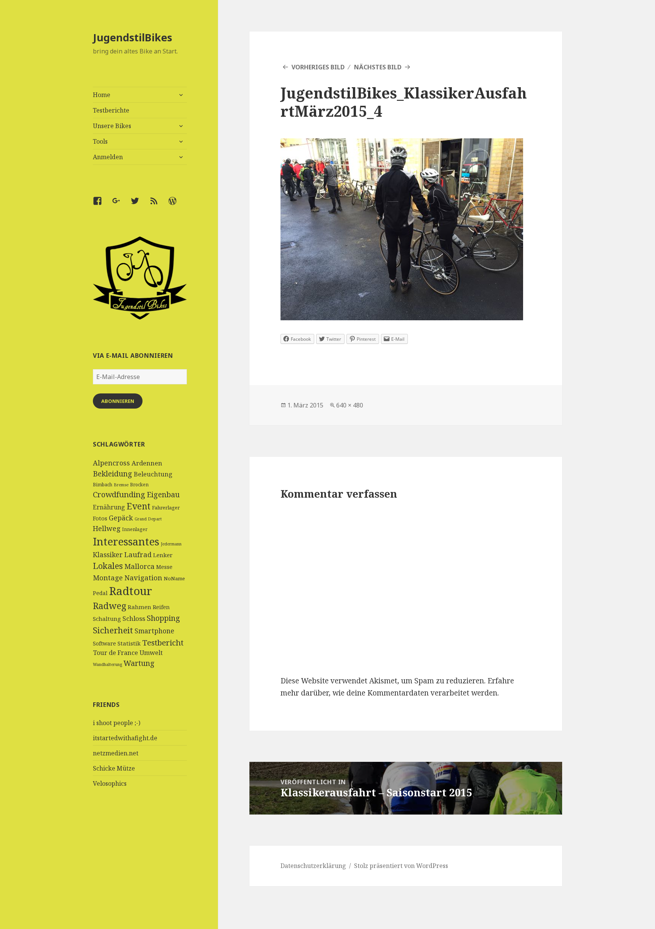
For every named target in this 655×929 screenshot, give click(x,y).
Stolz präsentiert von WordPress (401, 866)
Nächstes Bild (377, 67)
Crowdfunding (119, 494)
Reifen (161, 607)
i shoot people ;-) (116, 723)
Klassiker (108, 554)
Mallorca (139, 566)
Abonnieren (117, 401)
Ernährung (109, 507)
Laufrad (138, 554)
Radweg (109, 606)
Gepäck (121, 517)
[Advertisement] (140, 872)
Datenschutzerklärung (313, 866)
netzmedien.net (115, 753)
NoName (174, 578)
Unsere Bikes (112, 126)
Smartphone (154, 630)
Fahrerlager (166, 507)
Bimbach (102, 484)
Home (101, 95)
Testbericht (162, 642)
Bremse (121, 484)
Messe (164, 566)
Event (138, 506)
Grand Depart (148, 519)
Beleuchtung (153, 474)
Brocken (139, 484)
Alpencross (111, 462)
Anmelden (108, 157)
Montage (108, 577)
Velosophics (110, 783)
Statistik (129, 643)
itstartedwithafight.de (125, 738)
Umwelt (151, 653)
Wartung (139, 663)
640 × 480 (349, 405)
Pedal (100, 593)
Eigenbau (163, 494)
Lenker (162, 555)
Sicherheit (113, 630)
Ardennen (147, 463)
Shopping (163, 618)
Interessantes (126, 541)
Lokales (108, 565)
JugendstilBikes (132, 37)
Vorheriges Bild (318, 67)
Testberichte (111, 110)
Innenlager (134, 529)
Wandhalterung (107, 664)
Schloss (133, 618)
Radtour (130, 590)
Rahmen (139, 607)
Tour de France (115, 653)
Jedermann (171, 544)
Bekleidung (112, 473)
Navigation (143, 577)
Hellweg (107, 528)
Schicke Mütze (114, 768)
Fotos (100, 518)
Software (104, 643)
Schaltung (107, 618)
